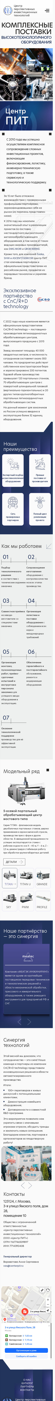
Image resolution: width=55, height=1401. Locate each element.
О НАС (27, 1380)
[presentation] (23, 1184)
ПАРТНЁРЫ (27, 1386)
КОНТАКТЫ (27, 1390)
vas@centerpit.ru (13, 1266)
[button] (19, 1022)
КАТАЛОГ (27, 1383)
